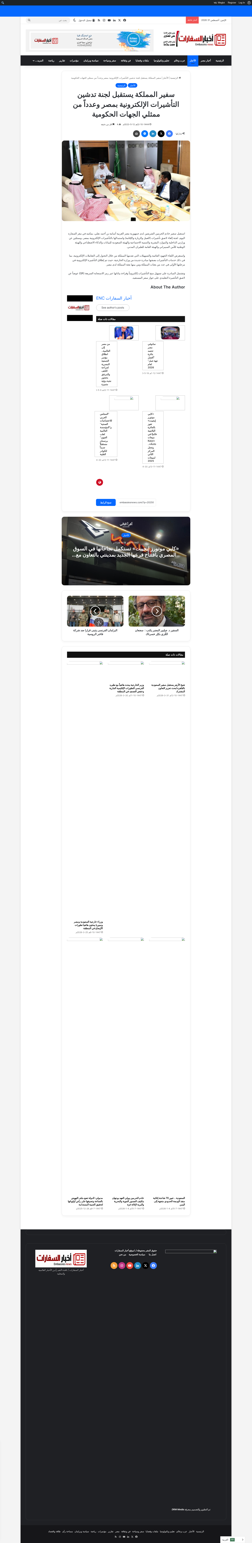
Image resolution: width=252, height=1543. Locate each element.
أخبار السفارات (122, 1250)
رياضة (51, 60)
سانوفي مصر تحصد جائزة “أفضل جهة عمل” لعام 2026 (153, 355)
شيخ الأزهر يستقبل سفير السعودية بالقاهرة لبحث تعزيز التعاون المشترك (168, 688)
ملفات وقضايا (142, 60)
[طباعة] (136, 133)
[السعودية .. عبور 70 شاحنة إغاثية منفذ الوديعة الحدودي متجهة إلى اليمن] (167, 1066)
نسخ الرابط (105, 502)
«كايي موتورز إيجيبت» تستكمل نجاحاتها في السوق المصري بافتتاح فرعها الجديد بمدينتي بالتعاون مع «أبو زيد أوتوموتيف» (126, 554)
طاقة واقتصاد (54, 1531)
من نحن (122, 1254)
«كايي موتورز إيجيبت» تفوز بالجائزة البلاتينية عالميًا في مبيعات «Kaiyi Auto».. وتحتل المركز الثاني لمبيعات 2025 (152, 437)
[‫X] (161, 133)
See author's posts (112, 307)
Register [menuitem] (232, 2)
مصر (117, 1531)
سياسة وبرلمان (91, 60)
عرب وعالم (179, 60)
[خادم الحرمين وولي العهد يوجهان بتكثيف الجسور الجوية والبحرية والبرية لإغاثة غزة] (126, 1066)
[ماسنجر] (144, 133)
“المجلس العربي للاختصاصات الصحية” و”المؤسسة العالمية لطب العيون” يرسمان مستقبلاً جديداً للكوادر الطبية (106, 434)
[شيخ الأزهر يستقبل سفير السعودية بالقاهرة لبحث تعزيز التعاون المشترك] (167, 671)
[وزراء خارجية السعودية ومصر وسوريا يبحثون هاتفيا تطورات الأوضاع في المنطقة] (85, 789)
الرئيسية (220, 60)
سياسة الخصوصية (137, 1254)
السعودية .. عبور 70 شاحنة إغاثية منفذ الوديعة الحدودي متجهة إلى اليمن (169, 1201)
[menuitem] (249, 2)
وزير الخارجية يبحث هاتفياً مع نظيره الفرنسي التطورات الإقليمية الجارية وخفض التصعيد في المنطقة (126, 688)
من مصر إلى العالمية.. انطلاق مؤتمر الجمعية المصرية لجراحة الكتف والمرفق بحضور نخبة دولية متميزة (106, 364)
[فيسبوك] (169, 133)
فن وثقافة (126, 60)
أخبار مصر (206, 60)
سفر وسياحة (109, 60)
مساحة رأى (67, 1531)
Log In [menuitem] (242, 2)
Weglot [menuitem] (221, 2)
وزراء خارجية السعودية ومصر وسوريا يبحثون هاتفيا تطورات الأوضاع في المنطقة (88, 925)
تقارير (62, 60)
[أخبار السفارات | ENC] (194, 39)
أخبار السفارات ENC (114, 298)
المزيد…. (39, 60)
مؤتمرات (74, 60)
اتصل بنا (152, 1254)
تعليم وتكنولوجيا (161, 60)
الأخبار (193, 60)
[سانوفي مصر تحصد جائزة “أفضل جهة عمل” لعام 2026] (170, 332)
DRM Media (178, 1509)
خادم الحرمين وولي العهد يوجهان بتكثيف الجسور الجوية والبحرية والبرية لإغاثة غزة (128, 1201)
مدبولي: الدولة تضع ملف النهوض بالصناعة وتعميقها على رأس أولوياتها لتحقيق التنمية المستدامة (85, 1201)
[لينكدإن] (152, 133)
